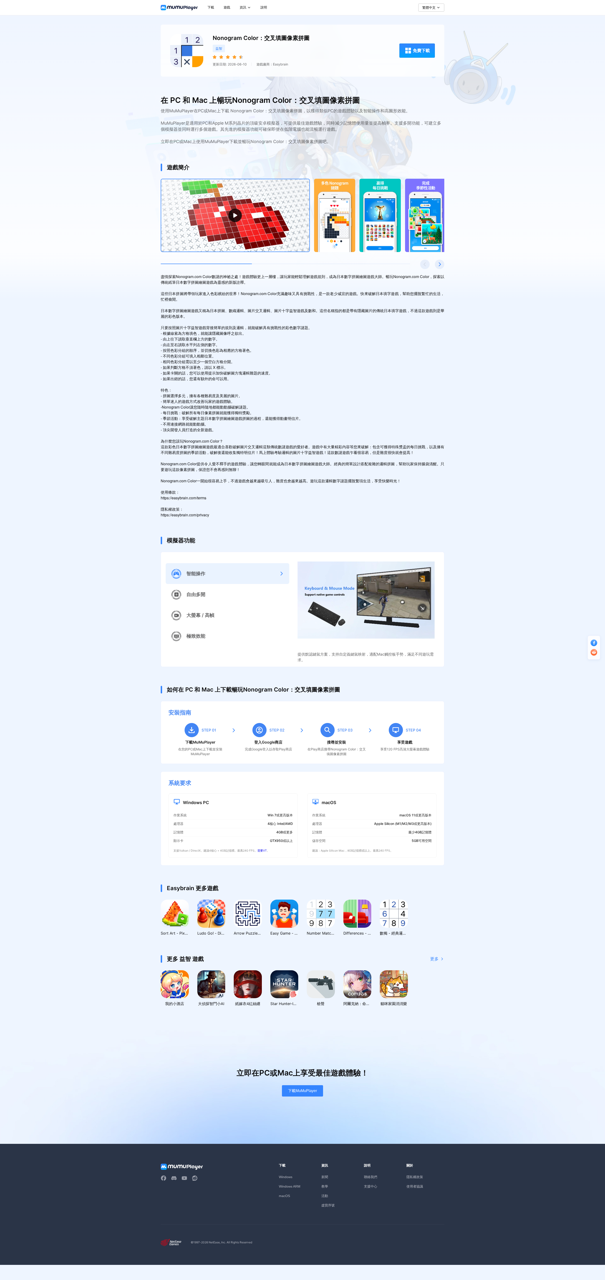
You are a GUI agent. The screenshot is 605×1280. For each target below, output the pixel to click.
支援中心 (370, 1186)
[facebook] (163, 1178)
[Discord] (174, 1178)
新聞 (324, 1177)
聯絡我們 (370, 1177)
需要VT (262, 850)
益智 (219, 48)
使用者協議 (414, 1186)
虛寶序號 (328, 1205)
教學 (324, 1186)
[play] (235, 215)
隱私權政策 (414, 1177)
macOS (284, 1196)
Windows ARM (289, 1186)
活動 (324, 1196)
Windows (285, 1177)
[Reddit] (195, 1178)
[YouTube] (184, 1178)
